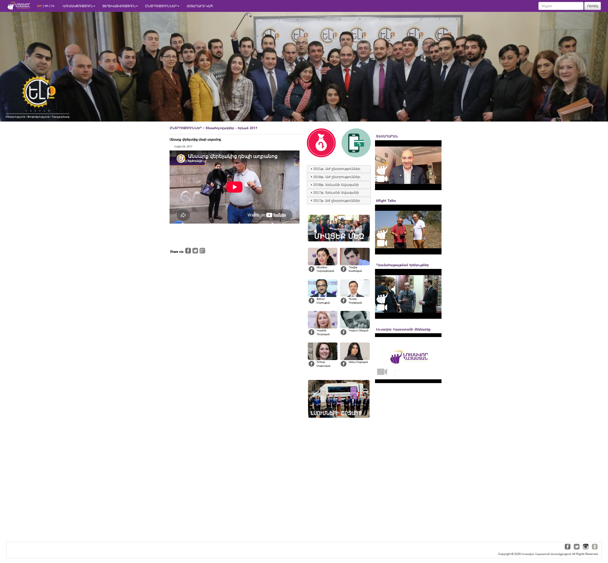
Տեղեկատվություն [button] (119, 6)
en (46, 5)
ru (52, 5)
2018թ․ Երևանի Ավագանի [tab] (336, 185)
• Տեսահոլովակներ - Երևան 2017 (213, 128)
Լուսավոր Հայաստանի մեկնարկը (403, 329)
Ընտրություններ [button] (161, 6)
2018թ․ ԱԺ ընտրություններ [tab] (336, 177)
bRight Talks (386, 201)
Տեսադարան (387, 136)
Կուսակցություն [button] (77, 6)
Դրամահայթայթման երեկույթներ (402, 265)
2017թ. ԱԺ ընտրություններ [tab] (336, 200)
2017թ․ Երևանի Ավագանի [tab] (336, 192)
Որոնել (592, 6)
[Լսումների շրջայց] (339, 399)
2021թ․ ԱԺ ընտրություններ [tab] (336, 169)
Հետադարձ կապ (199, 6)
